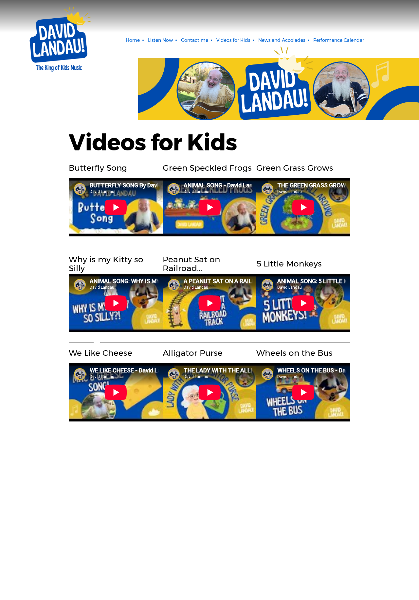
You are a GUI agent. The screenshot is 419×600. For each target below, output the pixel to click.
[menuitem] (133, 40)
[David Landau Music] (59, 39)
